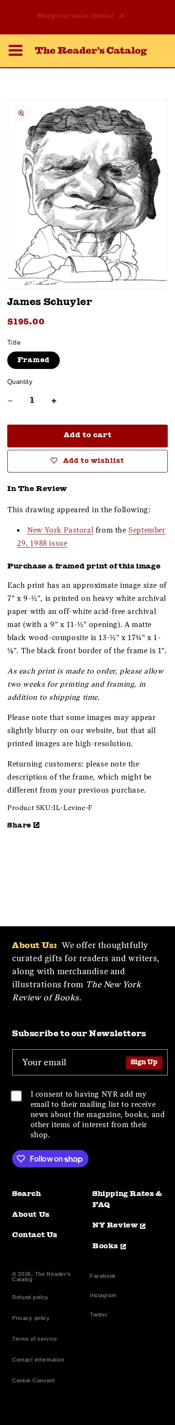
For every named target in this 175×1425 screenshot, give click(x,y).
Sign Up (144, 1062)
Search (26, 1194)
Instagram (103, 1296)
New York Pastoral (60, 530)
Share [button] (19, 825)
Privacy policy (31, 1318)
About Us (31, 1215)
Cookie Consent (33, 1380)
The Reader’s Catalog (41, 1276)
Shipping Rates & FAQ (127, 1200)
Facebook (103, 1277)
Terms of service (34, 1339)
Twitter (100, 1316)
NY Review (115, 1225)
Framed (34, 360)
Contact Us (34, 1235)
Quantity (20, 381)
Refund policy (30, 1297)
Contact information (38, 1360)
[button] (15, 51)
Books (105, 1246)
